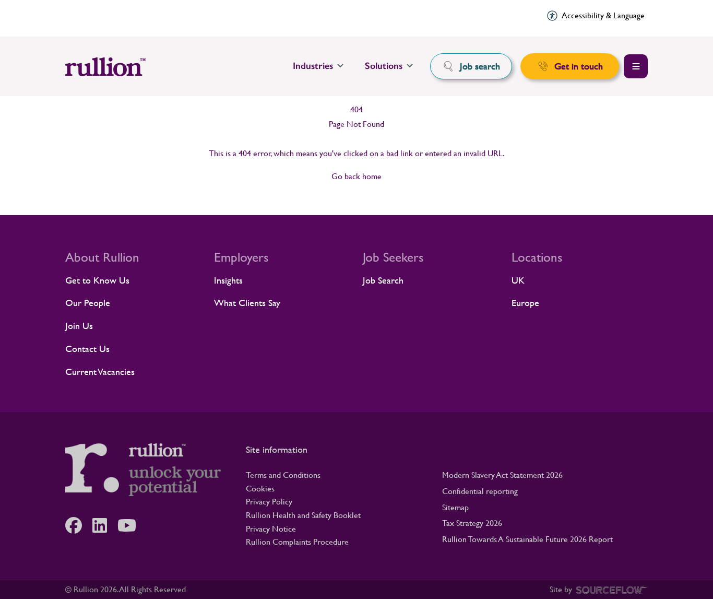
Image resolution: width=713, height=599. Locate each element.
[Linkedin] (104, 525)
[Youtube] (132, 525)
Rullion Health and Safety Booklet (303, 515)
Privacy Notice (271, 529)
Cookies (260, 489)
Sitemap (455, 507)
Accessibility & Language (603, 15)
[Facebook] (78, 525)
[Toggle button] (636, 66)
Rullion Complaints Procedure (297, 542)
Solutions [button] (383, 66)
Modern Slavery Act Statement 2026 (502, 475)
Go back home (356, 176)
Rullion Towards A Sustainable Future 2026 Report (527, 539)
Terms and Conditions (283, 475)
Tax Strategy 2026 (472, 523)
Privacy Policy (269, 502)
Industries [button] (313, 66)
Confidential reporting (480, 491)
